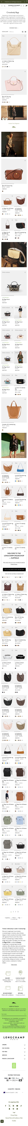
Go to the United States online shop (14, 569)
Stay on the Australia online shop (14, 573)
